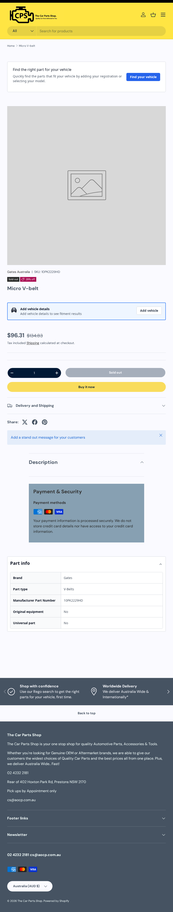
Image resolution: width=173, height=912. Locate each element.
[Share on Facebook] (35, 422)
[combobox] (86, 31)
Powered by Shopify (56, 901)
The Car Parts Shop (30, 901)
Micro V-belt (27, 45)
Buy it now (86, 387)
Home (11, 45)
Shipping (33, 343)
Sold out (115, 372)
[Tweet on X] (25, 422)
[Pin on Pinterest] (45, 422)
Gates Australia (18, 272)
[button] (153, 15)
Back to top (87, 713)
